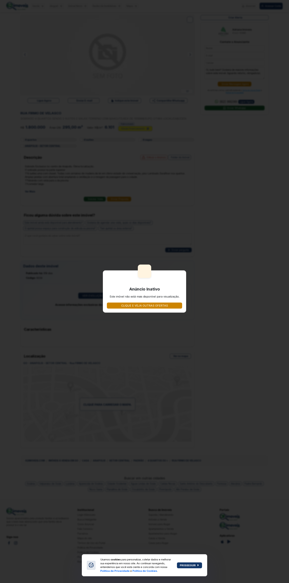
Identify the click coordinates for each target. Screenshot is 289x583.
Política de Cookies (144, 570)
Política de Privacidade (115, 570)
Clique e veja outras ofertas (144, 305)
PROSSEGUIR (188, 565)
